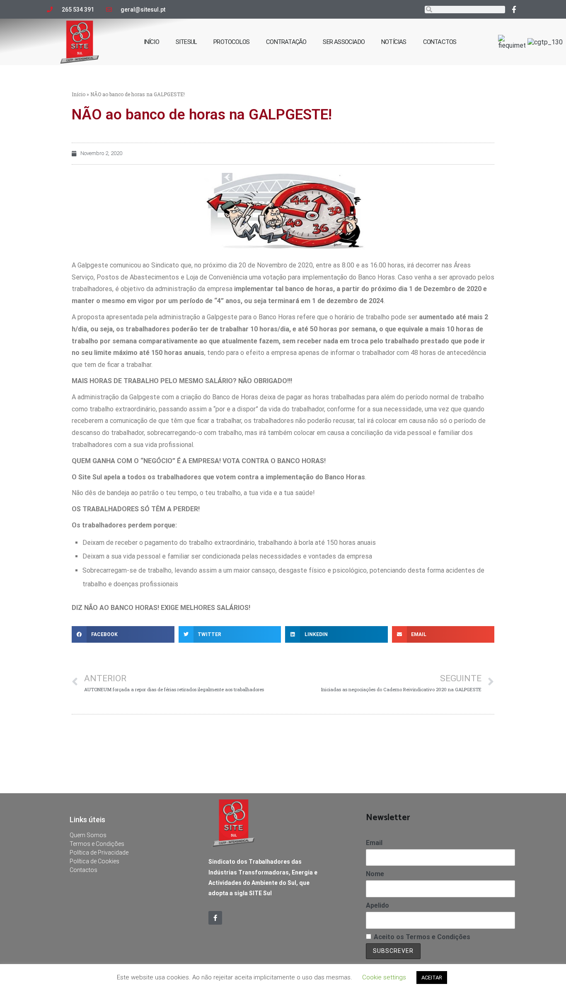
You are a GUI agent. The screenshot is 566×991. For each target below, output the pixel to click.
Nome (375, 874)
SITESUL (186, 42)
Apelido (377, 905)
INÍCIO (151, 42)
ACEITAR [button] (431, 977)
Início (78, 94)
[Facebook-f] (514, 9)
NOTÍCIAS (393, 42)
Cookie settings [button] (384, 977)
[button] (123, 634)
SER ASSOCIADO (344, 42)
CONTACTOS (440, 42)
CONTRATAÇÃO (286, 42)
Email (374, 843)
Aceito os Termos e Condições (422, 937)
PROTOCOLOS (231, 42)
